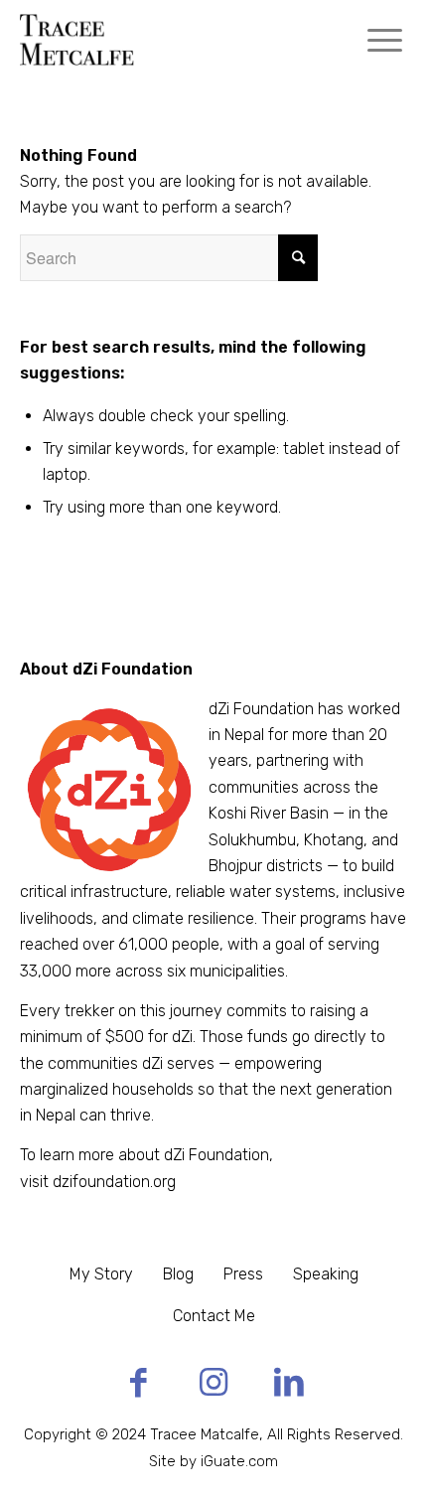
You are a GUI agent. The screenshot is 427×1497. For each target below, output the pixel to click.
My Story (101, 1274)
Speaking (325, 1274)
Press (243, 1274)
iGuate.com (239, 1461)
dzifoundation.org (114, 1181)
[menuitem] (384, 39)
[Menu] (384, 39)
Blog (178, 1274)
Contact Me (214, 1315)
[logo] (175, 39)
